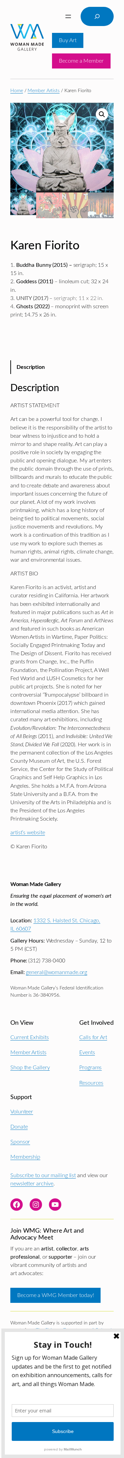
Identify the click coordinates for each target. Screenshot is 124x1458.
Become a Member (81, 61)
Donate (19, 1127)
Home (16, 90)
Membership (25, 1157)
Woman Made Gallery (35, 884)
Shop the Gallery (30, 1067)
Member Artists (44, 90)
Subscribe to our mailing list (43, 1175)
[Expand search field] (97, 16)
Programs (90, 1067)
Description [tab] (31, 367)
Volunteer (21, 1111)
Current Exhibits (29, 1037)
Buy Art (67, 40)
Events (87, 1052)
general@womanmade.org (56, 972)
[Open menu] (68, 16)
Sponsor (20, 1142)
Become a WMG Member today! (55, 1295)
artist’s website (27, 832)
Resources (91, 1083)
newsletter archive (31, 1183)
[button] (102, 114)
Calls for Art (93, 1037)
